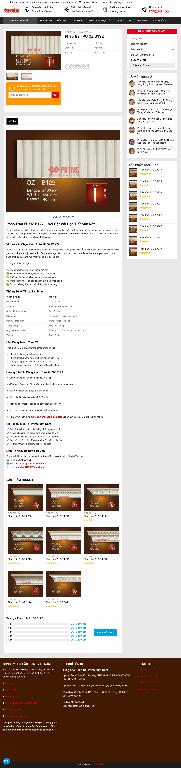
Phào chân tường (13, 696)
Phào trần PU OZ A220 (96, 559)
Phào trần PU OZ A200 (20, 516)
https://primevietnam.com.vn (33, 463)
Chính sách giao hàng (147, 689)
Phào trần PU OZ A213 (58, 516)
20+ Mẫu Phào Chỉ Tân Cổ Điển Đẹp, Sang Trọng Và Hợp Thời (155, 120)
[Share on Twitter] (72, 66)
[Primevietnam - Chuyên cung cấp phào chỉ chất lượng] (11, 10)
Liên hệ (119, 20)
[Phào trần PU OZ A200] (25, 497)
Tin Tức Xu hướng (137, 20)
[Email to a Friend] (77, 66)
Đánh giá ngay (105, 632)
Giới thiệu (62, 20)
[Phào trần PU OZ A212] (63, 540)
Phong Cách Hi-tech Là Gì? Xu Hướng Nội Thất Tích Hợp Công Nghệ (155, 141)
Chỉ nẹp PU (136, 38)
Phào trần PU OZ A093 (58, 602)
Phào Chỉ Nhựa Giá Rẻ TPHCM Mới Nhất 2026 (154, 150)
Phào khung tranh (13, 709)
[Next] (56, 50)
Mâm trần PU (137, 49)
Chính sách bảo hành (147, 682)
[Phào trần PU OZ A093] (63, 584)
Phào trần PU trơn (141, 65)
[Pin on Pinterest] (82, 66)
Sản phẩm (77, 20)
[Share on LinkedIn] (87, 66)
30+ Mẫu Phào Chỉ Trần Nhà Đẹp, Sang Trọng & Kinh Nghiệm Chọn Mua (155, 83)
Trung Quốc (54, 335)
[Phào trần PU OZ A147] (101, 497)
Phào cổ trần (11, 689)
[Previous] (11, 50)
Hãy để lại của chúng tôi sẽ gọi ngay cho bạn (36, 87)
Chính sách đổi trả (146, 669)
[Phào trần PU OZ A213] (63, 497)
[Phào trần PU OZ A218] (25, 584)
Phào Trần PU (138, 60)
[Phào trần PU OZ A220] (101, 540)
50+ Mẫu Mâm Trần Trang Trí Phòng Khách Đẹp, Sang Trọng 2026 (154, 101)
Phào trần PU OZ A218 (20, 602)
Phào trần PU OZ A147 (96, 516)
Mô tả (12, 121)
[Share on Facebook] (67, 66)
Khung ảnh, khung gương (17, 716)
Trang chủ (46, 20)
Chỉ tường (9, 683)
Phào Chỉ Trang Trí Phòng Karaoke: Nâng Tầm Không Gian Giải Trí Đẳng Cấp (154, 131)
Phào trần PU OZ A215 (20, 559)
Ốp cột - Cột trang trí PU (143, 55)
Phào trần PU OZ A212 (58, 559)
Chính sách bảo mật (147, 676)
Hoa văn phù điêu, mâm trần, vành (20, 703)
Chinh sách (159, 20)
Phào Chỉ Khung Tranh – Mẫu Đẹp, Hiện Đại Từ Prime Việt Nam (153, 92)
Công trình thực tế (99, 20)
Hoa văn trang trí (139, 44)
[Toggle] (173, 44)
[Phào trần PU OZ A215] (25, 540)
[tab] (12, 121)
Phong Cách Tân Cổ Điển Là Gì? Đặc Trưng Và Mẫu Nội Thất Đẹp (154, 111)
